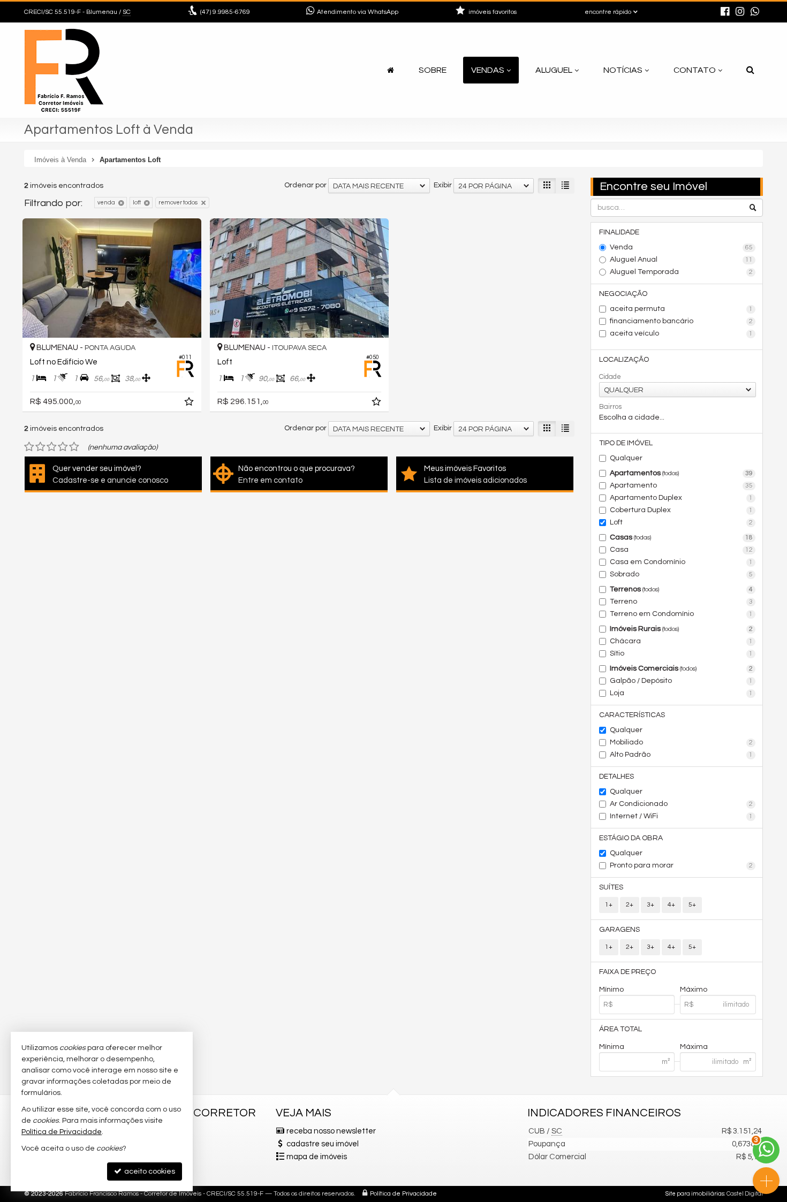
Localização (624, 359)
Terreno (681, 601)
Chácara (681, 641)
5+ (692, 904)
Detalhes (616, 776)
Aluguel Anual (681, 259)
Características (632, 715)
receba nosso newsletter (331, 1131)
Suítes (611, 887)
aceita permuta (681, 309)
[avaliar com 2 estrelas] (40, 447)
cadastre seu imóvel (322, 1144)
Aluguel (553, 70)
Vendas (487, 70)
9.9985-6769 (225, 12)
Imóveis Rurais (681, 629)
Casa (681, 549)
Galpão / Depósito (681, 680)
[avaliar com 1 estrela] (29, 447)
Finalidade (619, 232)
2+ (629, 904)
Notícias (622, 70)
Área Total (620, 1029)
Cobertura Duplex (681, 510)
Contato (695, 70)
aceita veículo (681, 333)
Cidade (610, 377)
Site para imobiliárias (694, 1194)
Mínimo (611, 989)
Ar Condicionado (681, 804)
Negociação (623, 294)
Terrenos (681, 589)
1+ (608, 904)
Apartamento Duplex (681, 497)
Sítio (681, 653)
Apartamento (681, 485)
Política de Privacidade (403, 1193)
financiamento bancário (681, 321)
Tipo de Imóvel (626, 443)
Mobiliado (681, 742)
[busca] (750, 70)
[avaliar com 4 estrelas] (63, 447)
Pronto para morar (681, 865)
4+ (671, 904)
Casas (681, 537)
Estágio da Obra (631, 838)
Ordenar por (305, 185)
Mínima (611, 1047)
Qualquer (626, 458)
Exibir (443, 185)
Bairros (610, 406)
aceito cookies (149, 1171)
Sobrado (681, 574)
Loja (681, 693)
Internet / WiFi (681, 816)
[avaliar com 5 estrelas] (74, 447)
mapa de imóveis (316, 1157)
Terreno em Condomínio (681, 614)
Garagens (619, 929)
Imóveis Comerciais (681, 668)
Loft (681, 522)
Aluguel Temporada (681, 272)
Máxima (694, 1047)
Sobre (433, 70)
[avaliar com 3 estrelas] (52, 447)
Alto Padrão (681, 754)
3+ (650, 904)
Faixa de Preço (627, 972)
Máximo (693, 989)
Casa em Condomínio (681, 562)
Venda (681, 247)
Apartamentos (681, 473)
